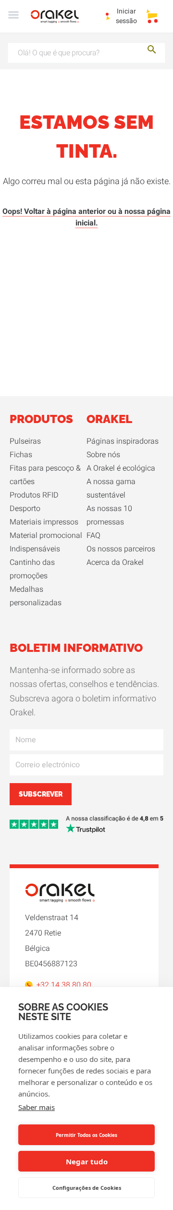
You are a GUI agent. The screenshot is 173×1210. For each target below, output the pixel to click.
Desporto (25, 508)
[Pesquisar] (151, 51)
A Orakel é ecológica (120, 468)
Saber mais (36, 1107)
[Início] (60, 16)
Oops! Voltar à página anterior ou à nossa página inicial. (86, 217)
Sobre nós (103, 455)
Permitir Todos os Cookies (86, 1135)
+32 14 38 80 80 (64, 985)
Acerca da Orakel (115, 562)
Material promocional (46, 535)
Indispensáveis (35, 549)
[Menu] (13, 16)
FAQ (93, 535)
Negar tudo (87, 1161)
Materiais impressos (44, 522)
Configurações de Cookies (86, 1187)
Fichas (21, 455)
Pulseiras (25, 441)
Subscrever (40, 794)
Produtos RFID (34, 495)
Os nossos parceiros (120, 549)
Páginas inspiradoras (122, 441)
